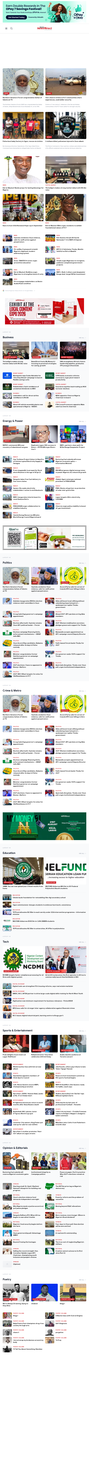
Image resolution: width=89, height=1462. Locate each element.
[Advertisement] (44, 49)
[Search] (11, 28)
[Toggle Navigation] (6, 28)
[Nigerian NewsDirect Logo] (44, 28)
